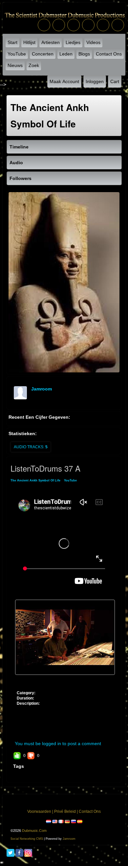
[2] (26, 680)
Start (12, 42)
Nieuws (15, 65)
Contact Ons (109, 53)
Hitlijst (29, 42)
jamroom (41, 388)
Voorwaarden (39, 811)
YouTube (17, 53)
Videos (93, 42)
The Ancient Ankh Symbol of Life (35, 480)
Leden (66, 53)
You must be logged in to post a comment (58, 743)
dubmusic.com (34, 831)
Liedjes (73, 42)
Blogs (84, 53)
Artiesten (50, 42)
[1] (24, 680)
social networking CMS (27, 838)
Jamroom (69, 838)
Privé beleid (65, 811)
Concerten (42, 53)
